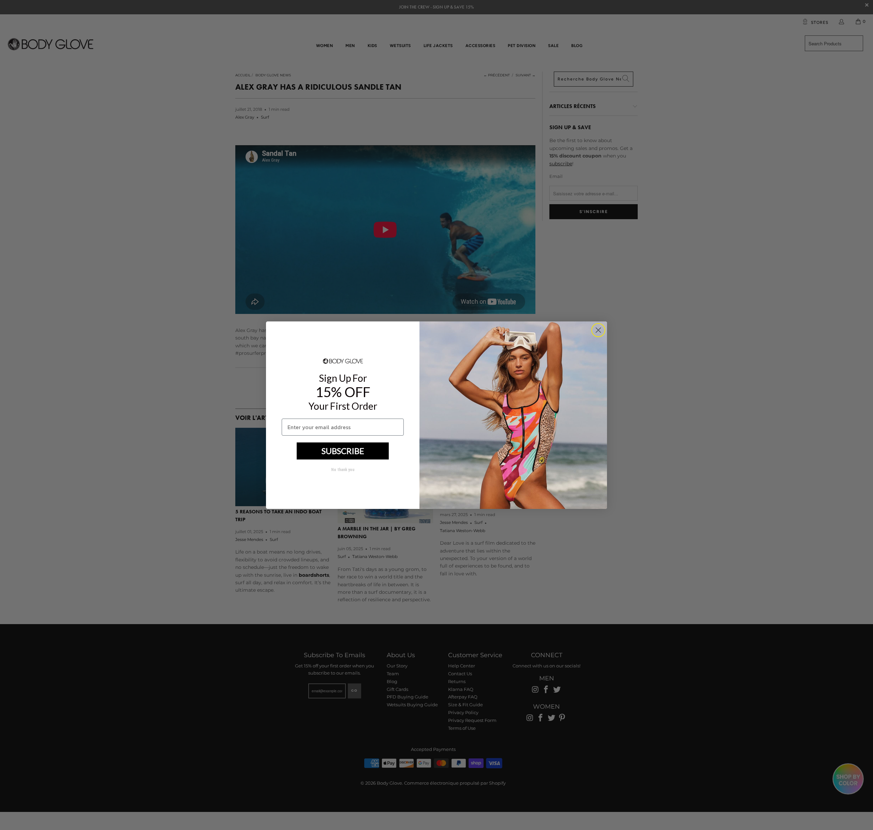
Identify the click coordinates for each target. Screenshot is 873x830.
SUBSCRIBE (343, 451)
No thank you (342, 469)
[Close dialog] (598, 330)
